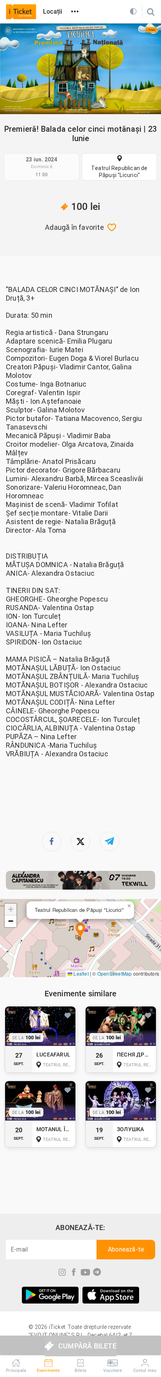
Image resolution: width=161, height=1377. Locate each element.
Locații (52, 11)
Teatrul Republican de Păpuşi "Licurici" (119, 171)
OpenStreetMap (114, 973)
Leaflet (80, 973)
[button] (80, 931)
